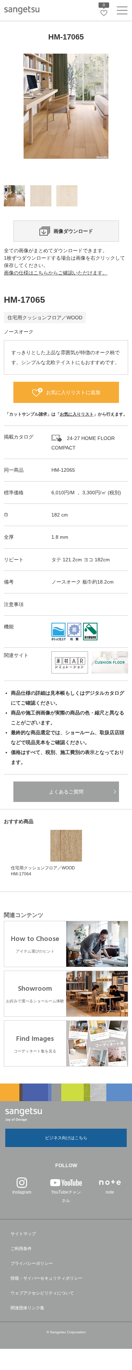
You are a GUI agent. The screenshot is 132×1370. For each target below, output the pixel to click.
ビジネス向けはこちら (66, 1137)
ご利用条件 (21, 1248)
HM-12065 (63, 470)
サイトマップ (23, 1233)
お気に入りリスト (77, 414)
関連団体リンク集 (27, 1307)
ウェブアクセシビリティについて (42, 1293)
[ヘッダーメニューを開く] (122, 12)
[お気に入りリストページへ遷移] (103, 13)
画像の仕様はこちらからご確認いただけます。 (55, 273)
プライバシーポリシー (32, 1263)
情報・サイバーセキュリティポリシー (46, 1278)
